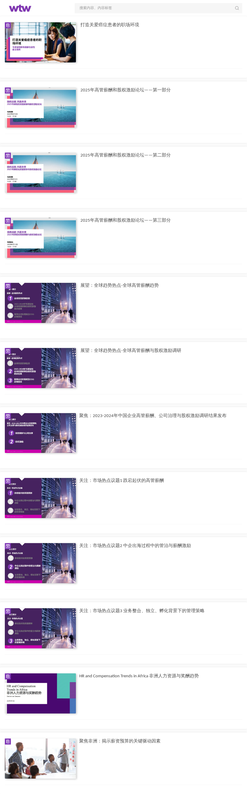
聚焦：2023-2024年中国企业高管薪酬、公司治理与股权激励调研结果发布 (153, 416)
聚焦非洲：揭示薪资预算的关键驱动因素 (120, 741)
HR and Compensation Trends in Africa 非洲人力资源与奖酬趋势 (139, 676)
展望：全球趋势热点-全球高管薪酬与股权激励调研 (130, 351)
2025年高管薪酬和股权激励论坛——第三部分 (125, 220)
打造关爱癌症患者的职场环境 (109, 25)
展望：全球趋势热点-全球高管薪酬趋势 (119, 285)
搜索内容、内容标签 (96, 8)
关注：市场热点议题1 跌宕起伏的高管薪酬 (121, 481)
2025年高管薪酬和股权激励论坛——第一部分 (125, 90)
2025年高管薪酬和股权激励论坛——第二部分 (125, 155)
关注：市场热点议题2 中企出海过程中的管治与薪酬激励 (135, 546)
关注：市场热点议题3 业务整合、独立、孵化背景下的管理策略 (142, 611)
